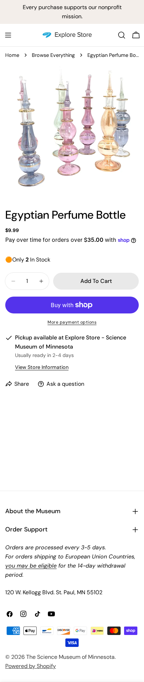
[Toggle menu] (8, 35)
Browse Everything (53, 55)
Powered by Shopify (30, 666)
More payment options (72, 322)
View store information (42, 367)
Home (12, 55)
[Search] (122, 35)
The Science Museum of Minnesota (70, 657)
